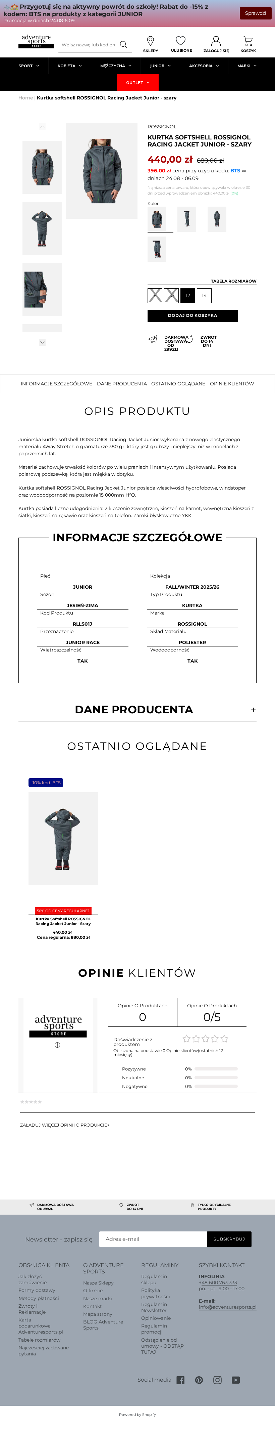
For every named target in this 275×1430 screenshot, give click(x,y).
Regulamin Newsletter (154, 1307)
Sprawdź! (255, 13)
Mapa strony (97, 1314)
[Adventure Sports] (36, 41)
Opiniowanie (156, 1318)
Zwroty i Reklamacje (32, 1309)
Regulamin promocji (154, 1329)
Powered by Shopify (137, 1414)
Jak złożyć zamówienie (32, 1279)
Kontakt (92, 1306)
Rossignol (162, 127)
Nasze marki (97, 1299)
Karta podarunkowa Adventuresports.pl (40, 1326)
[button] (42, 342)
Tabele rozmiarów (39, 1340)
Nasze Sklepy (98, 1283)
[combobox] (86, 44)
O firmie (93, 1291)
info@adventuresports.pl (228, 1307)
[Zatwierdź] (123, 44)
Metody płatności (38, 1298)
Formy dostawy (36, 1290)
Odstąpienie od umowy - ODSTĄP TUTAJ (162, 1346)
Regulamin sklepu (154, 1279)
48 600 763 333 (219, 1282)
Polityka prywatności (155, 1293)
